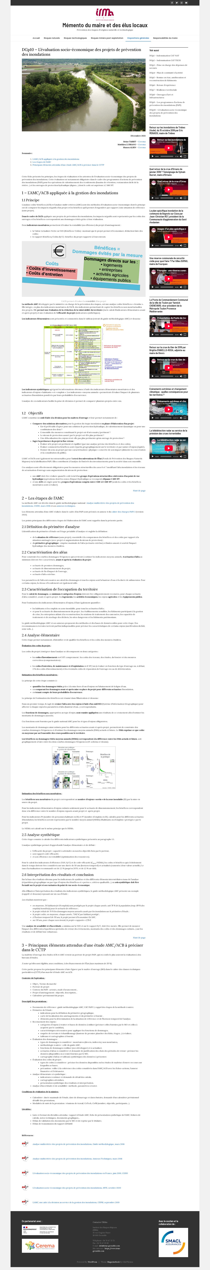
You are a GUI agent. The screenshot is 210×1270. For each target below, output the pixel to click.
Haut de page (139, 490)
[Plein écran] (185, 156)
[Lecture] (152, 156)
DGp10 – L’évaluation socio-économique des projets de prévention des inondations (168, 113)
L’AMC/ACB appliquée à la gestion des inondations (56, 159)
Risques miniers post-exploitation (107, 38)
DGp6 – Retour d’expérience (162, 85)
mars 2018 (119, 1144)
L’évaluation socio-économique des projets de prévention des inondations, (68, 1188)
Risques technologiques (75, 38)
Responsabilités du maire (165, 38)
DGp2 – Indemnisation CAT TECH (165, 60)
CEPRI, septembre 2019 (108, 1202)
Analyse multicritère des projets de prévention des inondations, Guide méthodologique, (74, 1144)
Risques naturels (52, 38)
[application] (168, 148)
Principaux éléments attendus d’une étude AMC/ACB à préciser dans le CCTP (68, 165)
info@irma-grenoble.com (109, 1246)
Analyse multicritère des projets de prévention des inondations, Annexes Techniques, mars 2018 (77, 1158)
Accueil (36, 38)
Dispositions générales (138, 38)
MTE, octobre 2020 (112, 1188)
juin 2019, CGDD (120, 1173)
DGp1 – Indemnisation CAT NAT (164, 55)
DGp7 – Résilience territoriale (163, 90)
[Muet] (181, 156)
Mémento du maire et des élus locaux (105, 24)
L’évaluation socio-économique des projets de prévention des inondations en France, (73, 1173)
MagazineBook (113, 1262)
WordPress (92, 1262)
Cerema (142, 141)
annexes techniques (66, 506)
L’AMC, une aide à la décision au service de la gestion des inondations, (65, 1202)
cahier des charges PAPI (122, 512)
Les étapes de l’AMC (42, 162)
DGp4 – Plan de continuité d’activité (166, 73)
